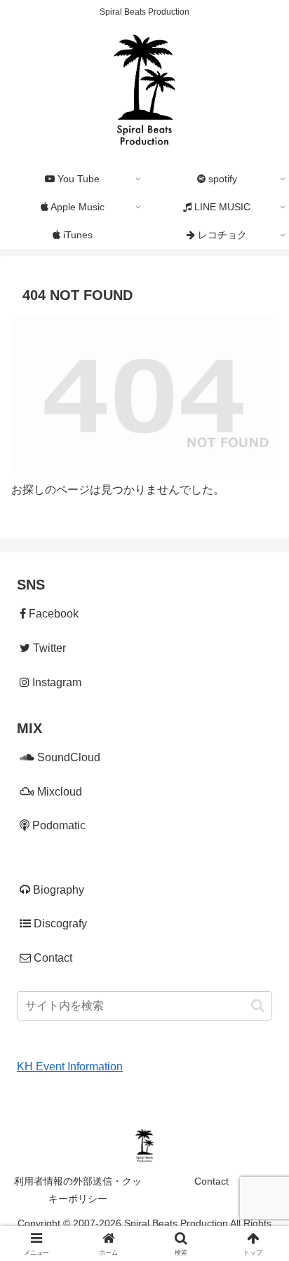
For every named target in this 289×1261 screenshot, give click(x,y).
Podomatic (57, 825)
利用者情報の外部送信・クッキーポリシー (78, 1189)
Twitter (48, 648)
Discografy (59, 923)
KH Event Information (70, 1066)
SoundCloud (67, 757)
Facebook (52, 614)
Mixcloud (58, 792)
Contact (51, 958)
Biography (57, 890)
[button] (258, 1005)
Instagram (55, 682)
